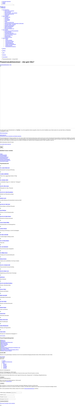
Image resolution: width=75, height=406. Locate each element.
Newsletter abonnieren (6, 1)
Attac (10, 64)
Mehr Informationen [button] (3, 133)
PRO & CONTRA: (8, 27)
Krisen (6, 21)
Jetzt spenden (2, 356)
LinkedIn (5, 367)
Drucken (5, 363)
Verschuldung (7, 20)
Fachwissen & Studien (4, 161)
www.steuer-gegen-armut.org (5, 144)
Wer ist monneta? (8, 11)
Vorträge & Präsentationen (5, 159)
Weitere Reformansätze (9, 26)
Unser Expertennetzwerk (9, 13)
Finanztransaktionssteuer (4, 64)
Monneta (4, 48)
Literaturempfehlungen (4, 157)
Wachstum (7, 18)
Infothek (3, 50)
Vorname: (2, 396)
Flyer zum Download (9, 34)
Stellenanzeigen (7, 36)
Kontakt (3, 360)
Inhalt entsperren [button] (3, 135)
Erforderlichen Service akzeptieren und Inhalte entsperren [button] (10, 136)
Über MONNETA (5, 9)
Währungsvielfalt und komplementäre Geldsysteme (14, 23)
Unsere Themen (5, 16)
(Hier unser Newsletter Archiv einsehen (7, 403)
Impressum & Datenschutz (7, 361)
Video (3, 52)
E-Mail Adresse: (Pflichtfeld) (5, 392)
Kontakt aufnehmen (8, 37)
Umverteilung (7, 19)
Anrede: (1, 394)
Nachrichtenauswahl (4, 158)
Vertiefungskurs (9, 381)
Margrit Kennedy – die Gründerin (11, 12)
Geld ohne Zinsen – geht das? (10, 24)
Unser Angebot (5, 29)
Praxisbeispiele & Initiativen (5, 160)
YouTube (5, 368)
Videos (1, 153)
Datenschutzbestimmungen (29, 388)
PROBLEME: (7, 17)
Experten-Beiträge (8, 31)
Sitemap (4, 364)
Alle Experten (2, 335)
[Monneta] (3, 7)
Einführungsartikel (3, 154)
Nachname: (2, 399)
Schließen (2, 377)
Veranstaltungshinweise (9, 32)
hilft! (2, 6)
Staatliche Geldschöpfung (9, 25)
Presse (3, 362)
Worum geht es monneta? (9, 10)
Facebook (5, 365)
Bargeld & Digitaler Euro (9, 28)
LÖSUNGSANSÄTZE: (9, 22)
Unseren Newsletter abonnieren (10, 33)
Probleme (4, 54)
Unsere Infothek (5, 38)
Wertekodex (7, 15)
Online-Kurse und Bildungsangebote (11, 30)
